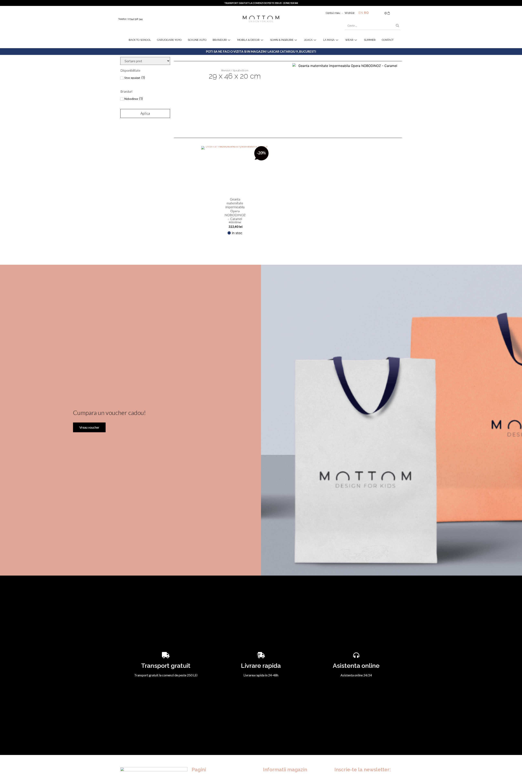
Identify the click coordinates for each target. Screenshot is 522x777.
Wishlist (349, 12)
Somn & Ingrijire (281, 39)
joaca (308, 39)
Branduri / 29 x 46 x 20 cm (234, 70)
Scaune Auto (197, 39)
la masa (329, 39)
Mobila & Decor (248, 39)
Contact (388, 39)
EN (360, 13)
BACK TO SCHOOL (140, 39)
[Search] (397, 25)
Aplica (145, 113)
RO (366, 13)
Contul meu (333, 12)
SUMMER (370, 39)
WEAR (349, 39)
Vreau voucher (89, 427)
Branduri (220, 39)
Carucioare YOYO (169, 39)
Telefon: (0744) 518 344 (130, 19)
